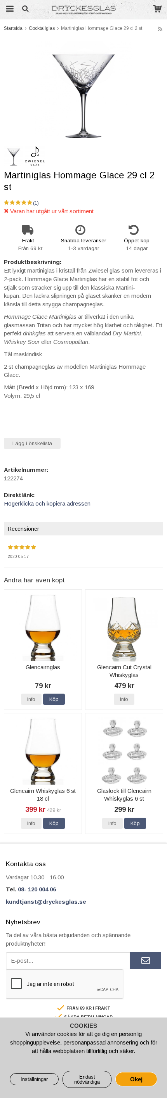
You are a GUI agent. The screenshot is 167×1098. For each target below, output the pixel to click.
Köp (54, 699)
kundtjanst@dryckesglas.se (46, 901)
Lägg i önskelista (32, 443)
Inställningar (34, 1079)
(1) (36, 203)
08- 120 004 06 (37, 889)
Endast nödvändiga (87, 1079)
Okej (136, 1079)
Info (31, 699)
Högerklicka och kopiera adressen (47, 503)
